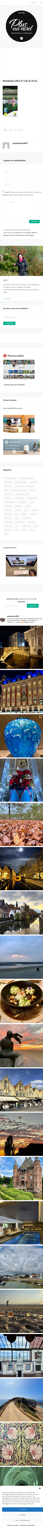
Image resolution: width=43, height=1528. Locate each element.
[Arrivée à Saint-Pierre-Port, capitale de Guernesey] (21, 1267)
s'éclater (8, 526)
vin (16, 530)
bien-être (29, 486)
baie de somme (21, 482)
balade (33, 482)
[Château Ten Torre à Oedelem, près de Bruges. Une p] (21, 1178)
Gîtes (32, 502)
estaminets (32, 498)
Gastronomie (10, 502)
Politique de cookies (13, 1525)
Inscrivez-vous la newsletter (21, 600)
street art (26, 526)
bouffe (32, 490)
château (8, 498)
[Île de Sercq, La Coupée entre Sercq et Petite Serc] (21, 1400)
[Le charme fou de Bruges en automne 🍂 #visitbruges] (21, 913)
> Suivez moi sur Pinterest (14, 385)
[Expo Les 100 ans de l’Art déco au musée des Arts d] (21, 735)
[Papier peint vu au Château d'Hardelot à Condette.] (21, 1444)
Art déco (8, 482)
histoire (18, 506)
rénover (31, 522)
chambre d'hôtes (22, 494)
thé (36, 526)
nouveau (8, 518)
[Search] (40, 2)
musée (24, 514)
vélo (32, 530)
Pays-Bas (26, 518)
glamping (22, 502)
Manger (8, 514)
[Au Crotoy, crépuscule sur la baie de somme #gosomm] (21, 957)
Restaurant (20, 522)
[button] (40, 1488)
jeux (26, 510)
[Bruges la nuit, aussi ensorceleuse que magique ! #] (21, 647)
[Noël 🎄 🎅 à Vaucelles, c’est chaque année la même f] (21, 780)
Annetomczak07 (20, 143)
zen (6, 534)
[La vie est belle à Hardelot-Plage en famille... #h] (21, 1311)
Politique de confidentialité (27, 1525)
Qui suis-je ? (7, 298)
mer (16, 514)
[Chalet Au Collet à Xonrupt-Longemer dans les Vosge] (21, 1222)
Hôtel (28, 506)
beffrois (8, 486)
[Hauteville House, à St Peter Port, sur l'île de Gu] (21, 1355)
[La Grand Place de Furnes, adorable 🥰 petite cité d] (21, 1090)
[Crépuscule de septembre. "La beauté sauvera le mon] (21, 1134)
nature (33, 514)
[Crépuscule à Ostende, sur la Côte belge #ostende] (21, 1045)
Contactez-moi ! (9, 548)
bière (7, 490)
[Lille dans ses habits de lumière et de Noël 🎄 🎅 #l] (21, 691)
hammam (8, 506)
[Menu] (2, 2)
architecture (10, 478)
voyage (24, 530)
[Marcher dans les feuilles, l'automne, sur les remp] (21, 824)
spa (17, 526)
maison (34, 510)
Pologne (8, 522)
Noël (17, 518)
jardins (18, 510)
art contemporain (26, 478)
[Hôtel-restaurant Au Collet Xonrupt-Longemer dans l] (21, 1001)
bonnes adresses (19, 490)
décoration (19, 498)
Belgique (18, 486)
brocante (8, 494)
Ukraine (8, 530)
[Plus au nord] (21, 26)
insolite (8, 510)
